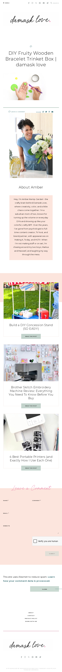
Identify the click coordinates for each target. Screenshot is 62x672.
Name (6, 500)
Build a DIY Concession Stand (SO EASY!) (31, 326)
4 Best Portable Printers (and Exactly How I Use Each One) (31, 458)
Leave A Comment (18, 111)
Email (6, 513)
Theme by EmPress (31, 670)
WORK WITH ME (31, 621)
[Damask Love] (28, 650)
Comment (36, 500)
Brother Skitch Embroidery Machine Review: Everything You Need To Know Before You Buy (31, 393)
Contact (31, 615)
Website (6, 526)
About (31, 612)
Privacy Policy (31, 618)
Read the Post (31, 336)
